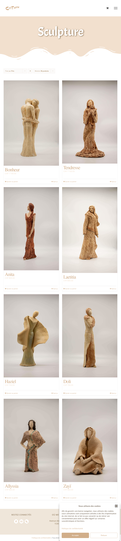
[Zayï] (89, 440)
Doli (67, 381)
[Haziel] (31, 335)
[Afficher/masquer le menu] (115, 8)
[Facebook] (16, 521)
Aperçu (55, 182)
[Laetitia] (89, 230)
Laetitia (69, 277)
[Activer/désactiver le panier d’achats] (107, 8)
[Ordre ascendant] (30, 71)
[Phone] (27, 521)
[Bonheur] (31, 123)
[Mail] (21, 521)
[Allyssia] (31, 440)
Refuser (104, 535)
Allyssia (11, 486)
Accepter (75, 535)
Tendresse (71, 167)
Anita (9, 274)
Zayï (67, 486)
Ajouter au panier (12, 182)
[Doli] (89, 335)
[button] (116, 506)
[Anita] (31, 228)
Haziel (10, 381)
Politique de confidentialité (72, 528)
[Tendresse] (89, 122)
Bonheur (12, 169)
